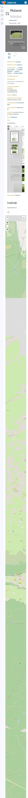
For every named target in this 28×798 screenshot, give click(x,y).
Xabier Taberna (18, 73)
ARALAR (19, 65)
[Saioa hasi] (2, 20)
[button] (15, 580)
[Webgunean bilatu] (2, 8)
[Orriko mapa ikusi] (9, 54)
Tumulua (18, 62)
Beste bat (14, 117)
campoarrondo (12, 20)
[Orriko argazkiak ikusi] (9, 57)
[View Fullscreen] (7, 226)
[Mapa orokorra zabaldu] (2, 12)
